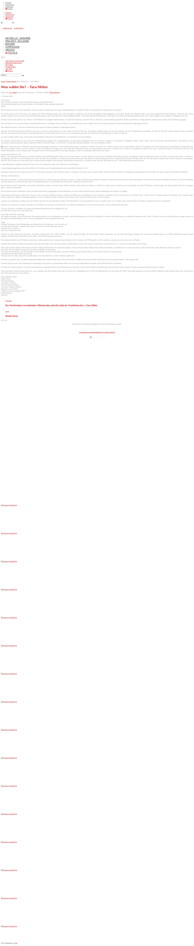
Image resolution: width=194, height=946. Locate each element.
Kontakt (8, 3)
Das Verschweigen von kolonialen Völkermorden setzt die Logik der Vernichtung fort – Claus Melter (51, 305)
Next (7, 311)
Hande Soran (11, 316)
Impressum (9, 7)
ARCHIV (10, 50)
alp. (16, 943)
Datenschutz (9, 5)
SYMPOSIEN (12, 47)
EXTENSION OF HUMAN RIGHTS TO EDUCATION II (97, 332)
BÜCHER (10, 44)
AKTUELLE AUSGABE (18, 38)
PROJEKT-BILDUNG (17, 41)
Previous (8, 301)
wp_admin (13, 92)
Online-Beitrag (54, 92)
